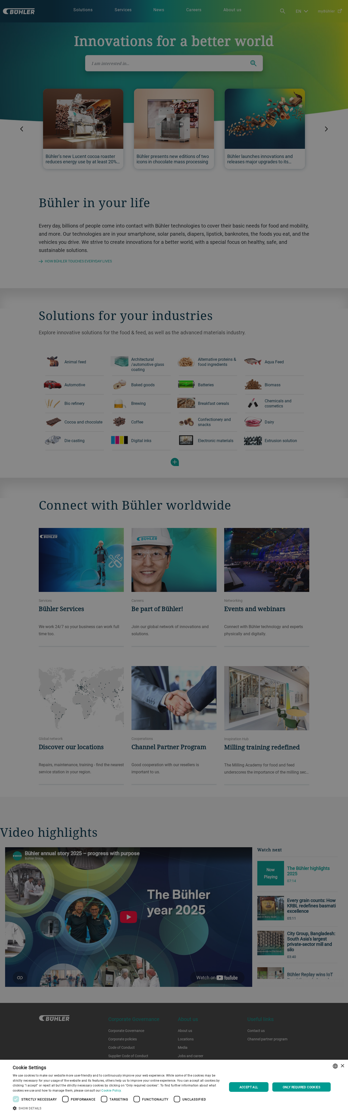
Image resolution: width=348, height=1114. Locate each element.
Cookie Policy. (111, 1090)
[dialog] (174, 1087)
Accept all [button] (248, 1087)
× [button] (342, 1066)
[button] (117, 1107)
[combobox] (335, 1066)
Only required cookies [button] (301, 1087)
